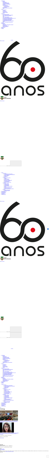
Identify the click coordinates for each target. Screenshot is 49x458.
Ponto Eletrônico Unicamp (7, 177)
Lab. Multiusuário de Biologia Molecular (7, 19)
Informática (4, 4)
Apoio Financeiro (5, 7)
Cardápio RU (5, 176)
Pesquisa (2, 13)
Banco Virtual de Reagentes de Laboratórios (8, 369)
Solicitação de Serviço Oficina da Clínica (9, 188)
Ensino (2, 9)
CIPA (3, 8)
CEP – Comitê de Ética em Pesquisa (7, 15)
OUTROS (4, 189)
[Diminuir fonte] (16, 34)
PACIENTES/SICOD (3, 191)
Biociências (4, 378)
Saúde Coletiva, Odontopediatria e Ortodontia (8, 24)
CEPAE (4, 367)
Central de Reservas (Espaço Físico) (8, 385)
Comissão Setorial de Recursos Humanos (7, 362)
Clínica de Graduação (5, 12)
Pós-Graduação (4, 365)
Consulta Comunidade (6, 386)
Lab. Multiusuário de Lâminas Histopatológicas (8, 375)
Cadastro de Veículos (6, 395)
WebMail (5, 178)
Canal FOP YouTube (6, 181)
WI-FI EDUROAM (3, 192)
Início (0, 407)
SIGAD (5, 186)
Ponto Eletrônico (3, 27)
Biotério (4, 21)
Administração (3, 355)
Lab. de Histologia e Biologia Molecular (7, 373)
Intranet (2, 172)
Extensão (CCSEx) (5, 366)
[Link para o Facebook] (5, 171)
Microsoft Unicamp (6, 390)
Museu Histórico (5, 356)
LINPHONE (2, 405)
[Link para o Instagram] (16, 171)
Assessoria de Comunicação (6, 3)
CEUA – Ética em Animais (6, 371)
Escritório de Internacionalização (6, 358)
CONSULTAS (4, 173)
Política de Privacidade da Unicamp (9, 451)
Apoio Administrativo (5, 5)
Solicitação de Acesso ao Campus (8, 187)
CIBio (3, 16)
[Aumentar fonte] (5, 34)
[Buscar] (5, 326)
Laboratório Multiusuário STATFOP (7, 374)
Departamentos (3, 23)
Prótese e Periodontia (5, 26)
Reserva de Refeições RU (7, 392)
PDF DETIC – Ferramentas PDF (8, 180)
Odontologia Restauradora (6, 380)
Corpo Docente (4, 364)
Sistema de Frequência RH (7, 399)
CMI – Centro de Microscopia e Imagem (7, 17)
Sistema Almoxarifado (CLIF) (7, 182)
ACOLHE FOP (3, 403)
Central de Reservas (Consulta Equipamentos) (9, 174)
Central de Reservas (6, 396)
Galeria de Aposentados (7, 190)
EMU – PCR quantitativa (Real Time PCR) (8, 376)
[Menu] (5, 200)
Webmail (2, 382)
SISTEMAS (4, 394)
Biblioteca (2, 22)
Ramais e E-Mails (6, 387)
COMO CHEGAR (3, 194)
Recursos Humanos (6, 6)
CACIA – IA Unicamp (6, 179)
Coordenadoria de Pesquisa (6, 14)
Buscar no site (8, 337)
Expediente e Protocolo (7, 360)
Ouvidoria (2, 28)
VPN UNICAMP (3, 404)
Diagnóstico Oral (5, 25)
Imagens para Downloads (7, 401)
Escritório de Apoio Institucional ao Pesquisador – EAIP (9, 18)
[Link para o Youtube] (27, 171)
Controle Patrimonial (6, 185)
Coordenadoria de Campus (6, 357)
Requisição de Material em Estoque (8, 397)
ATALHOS (4, 388)
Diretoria (4, 1)
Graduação (4, 10)
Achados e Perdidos (6, 183)
